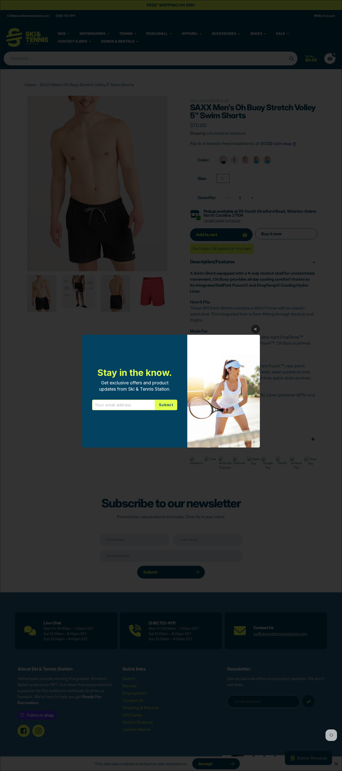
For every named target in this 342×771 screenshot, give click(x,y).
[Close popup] (255, 329)
